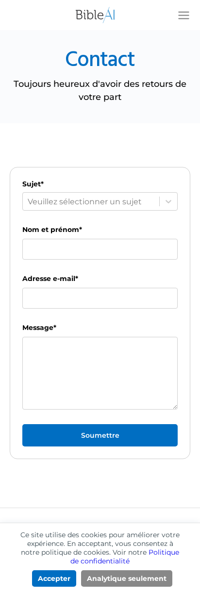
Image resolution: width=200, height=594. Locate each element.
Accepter (54, 578)
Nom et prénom (52, 229)
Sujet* (33, 184)
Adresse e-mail (50, 278)
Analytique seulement (127, 578)
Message (39, 327)
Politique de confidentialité (124, 556)
